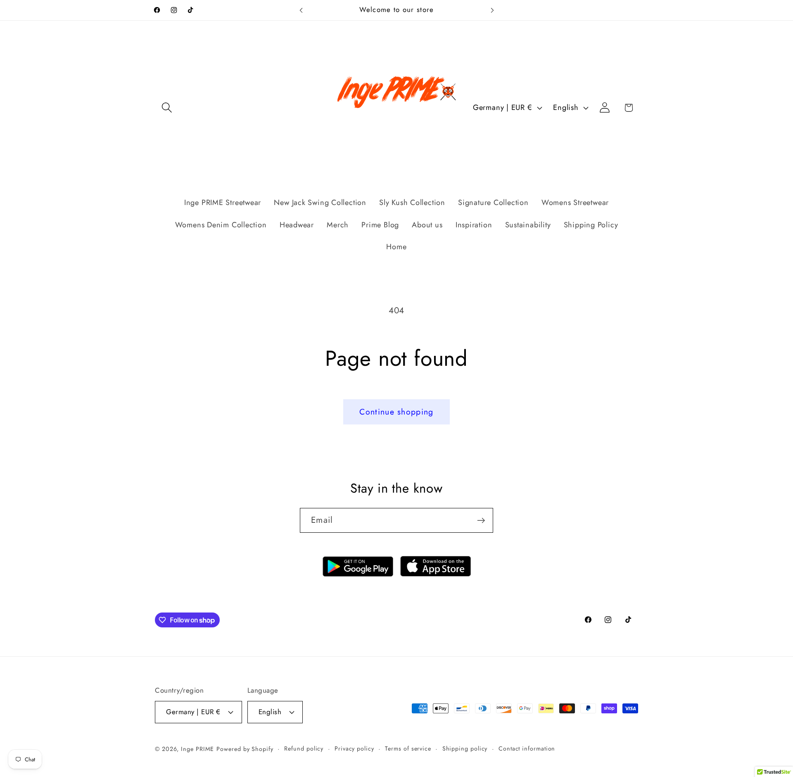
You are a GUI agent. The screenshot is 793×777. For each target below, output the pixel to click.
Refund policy (303, 748)
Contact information (527, 748)
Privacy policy (354, 748)
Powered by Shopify (244, 749)
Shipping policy (465, 748)
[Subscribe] (481, 520)
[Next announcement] (492, 10)
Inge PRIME (197, 749)
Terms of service (408, 748)
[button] (166, 107)
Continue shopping (396, 411)
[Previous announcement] (301, 10)
